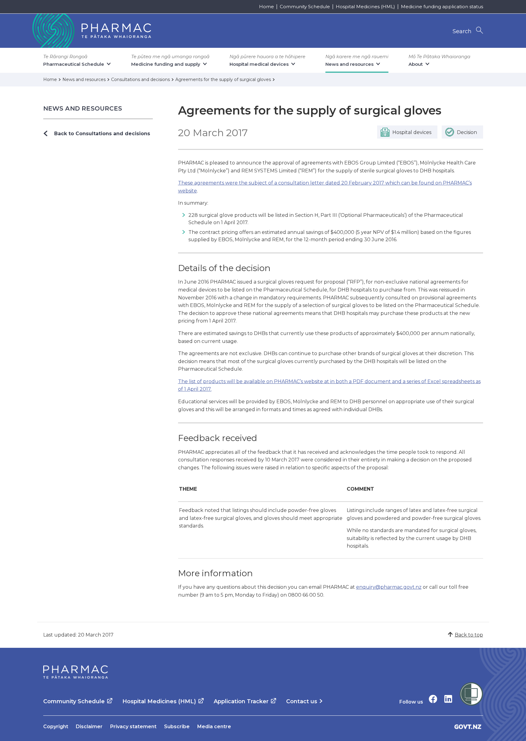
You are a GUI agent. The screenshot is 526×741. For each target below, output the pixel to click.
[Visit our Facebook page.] (433, 698)
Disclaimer (89, 726)
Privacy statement (133, 726)
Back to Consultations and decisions (102, 133)
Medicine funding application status (442, 6)
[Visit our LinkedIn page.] (448, 698)
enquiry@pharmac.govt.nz (389, 587)
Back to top (469, 635)
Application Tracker (241, 701)
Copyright (55, 726)
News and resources (82, 108)
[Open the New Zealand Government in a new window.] (468, 726)
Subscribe (177, 726)
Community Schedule (305, 6)
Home (266, 6)
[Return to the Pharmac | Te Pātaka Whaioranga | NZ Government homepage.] (91, 31)
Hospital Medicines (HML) (365, 6)
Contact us (301, 701)
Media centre (214, 726)
